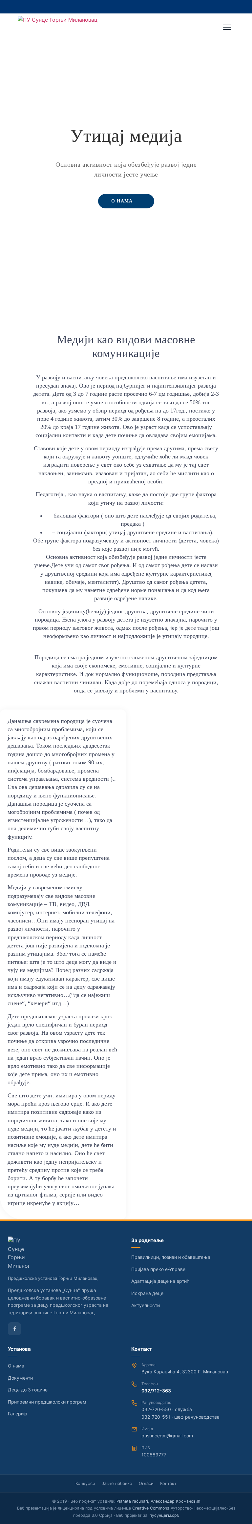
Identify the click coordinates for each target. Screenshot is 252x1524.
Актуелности (145, 1305)
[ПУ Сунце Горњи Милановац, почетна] (57, 27)
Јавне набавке (117, 1483)
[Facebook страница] (14, 1328)
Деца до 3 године (28, 1389)
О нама (16, 1365)
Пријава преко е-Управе (158, 1269)
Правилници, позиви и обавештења (170, 1257)
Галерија (17, 1413)
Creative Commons (150, 1508)
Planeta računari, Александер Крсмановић (158, 1501)
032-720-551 (155, 1417)
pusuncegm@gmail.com (167, 1435)
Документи (20, 1378)
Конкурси (85, 1483)
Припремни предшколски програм (47, 1402)
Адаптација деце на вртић (160, 1281)
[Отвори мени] (227, 27)
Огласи (146, 1483)
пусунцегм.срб (164, 1515)
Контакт (168, 1483)
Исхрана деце (147, 1293)
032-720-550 (156, 1409)
